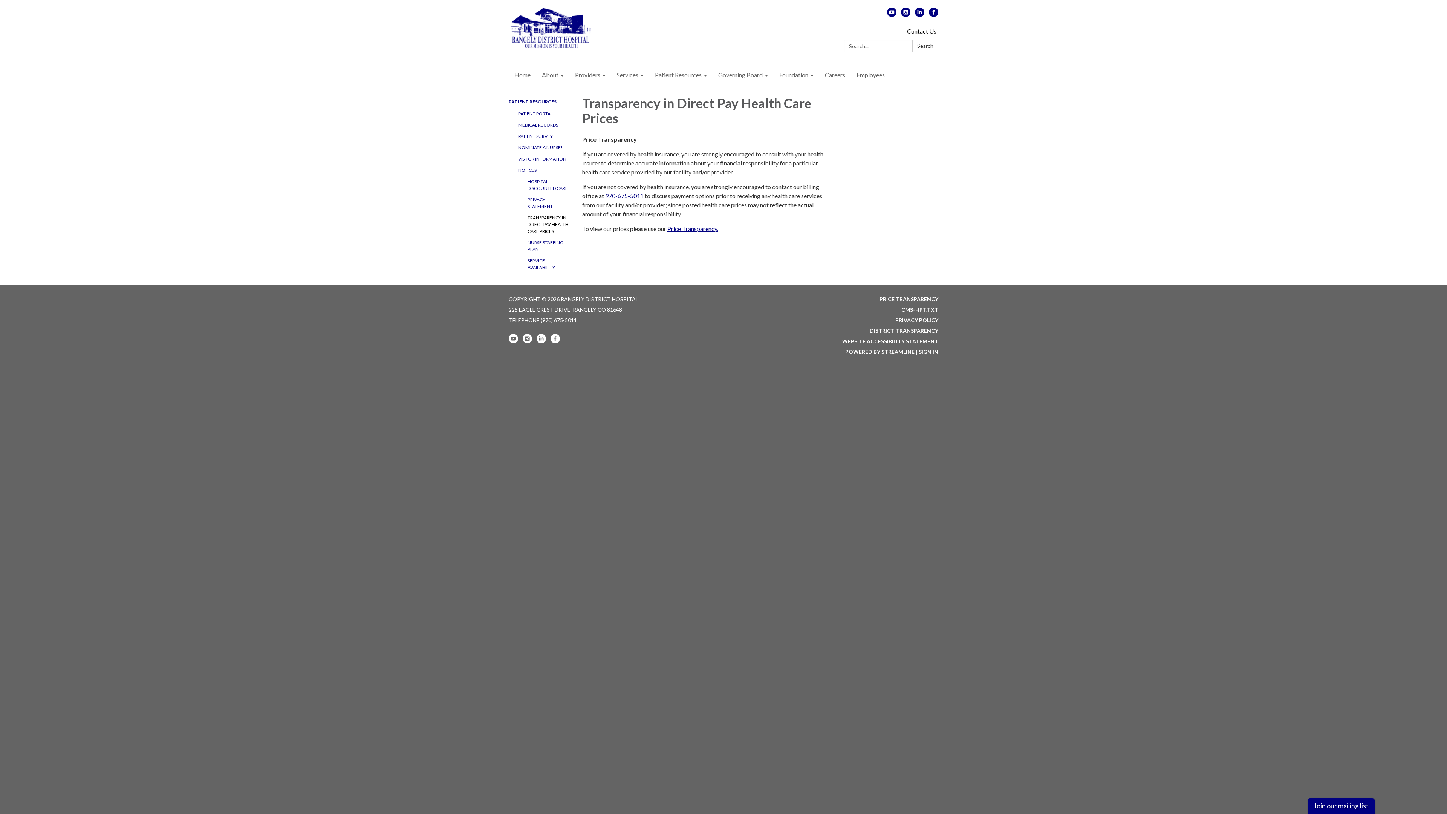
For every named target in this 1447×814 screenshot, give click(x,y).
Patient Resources (533, 101)
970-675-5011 (624, 195)
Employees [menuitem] (871, 74)
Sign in (928, 352)
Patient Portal (535, 113)
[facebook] (933, 14)
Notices (527, 170)
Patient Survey (535, 136)
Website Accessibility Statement (890, 341)
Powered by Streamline (880, 352)
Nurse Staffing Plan (545, 246)
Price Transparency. (692, 228)
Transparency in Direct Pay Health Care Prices (548, 224)
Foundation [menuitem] (793, 74)
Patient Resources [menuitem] (678, 74)
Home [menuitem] (522, 74)
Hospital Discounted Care (548, 185)
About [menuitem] (550, 74)
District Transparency (904, 330)
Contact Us (921, 31)
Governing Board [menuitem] (740, 74)
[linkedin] (919, 14)
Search (925, 46)
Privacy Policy (916, 320)
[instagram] (905, 14)
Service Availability (541, 264)
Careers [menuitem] (835, 74)
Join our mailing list (1341, 806)
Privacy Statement (540, 203)
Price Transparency (909, 299)
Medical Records (538, 125)
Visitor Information (542, 159)
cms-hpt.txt (919, 309)
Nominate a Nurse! (540, 147)
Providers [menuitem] (587, 74)
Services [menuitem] (627, 74)
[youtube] (891, 14)
